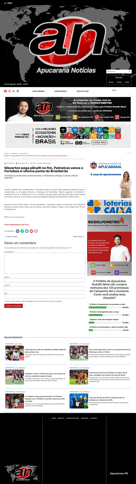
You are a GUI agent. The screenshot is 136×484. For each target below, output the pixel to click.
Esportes (23, 153)
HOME (54, 418)
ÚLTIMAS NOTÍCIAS (72, 418)
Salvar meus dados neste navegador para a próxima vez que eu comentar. (34, 301)
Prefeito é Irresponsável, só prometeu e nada (107, 304)
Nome (7, 277)
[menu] (5, 3)
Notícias (14, 153)
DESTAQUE (84, 418)
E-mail (7, 285)
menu (9, 3)
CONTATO (93, 418)
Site (5, 293)
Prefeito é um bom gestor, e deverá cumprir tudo (109, 327)
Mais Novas (78, 237)
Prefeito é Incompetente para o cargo (104, 312)
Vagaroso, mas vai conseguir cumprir (104, 319)
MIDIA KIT (61, 418)
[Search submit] (130, 72)
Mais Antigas (12, 237)
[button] (17, 231)
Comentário (9, 252)
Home (6, 153)
